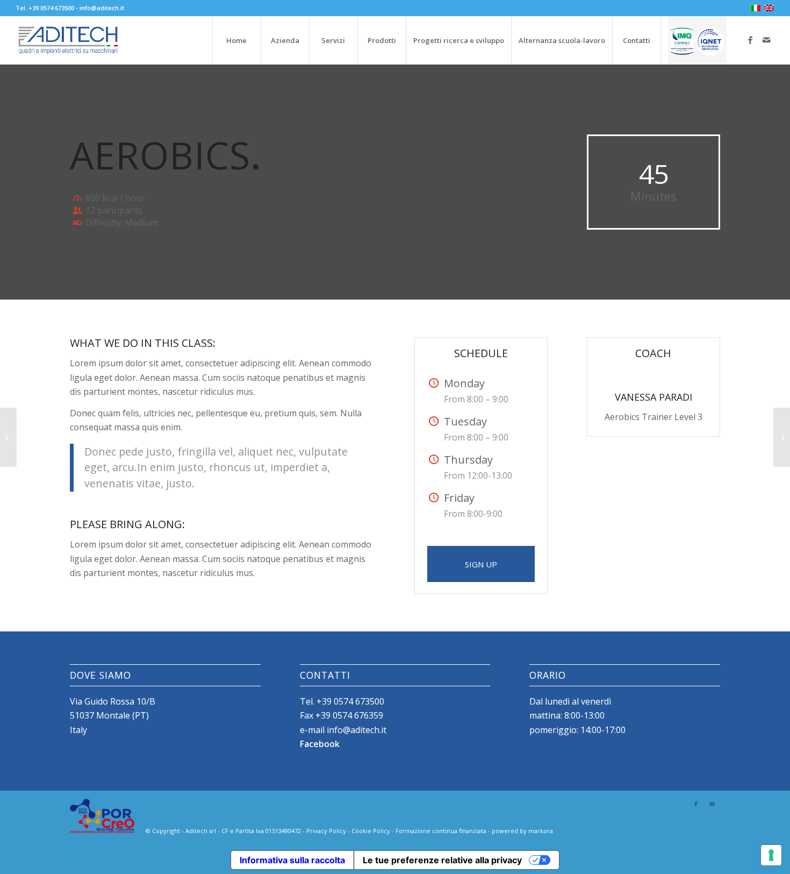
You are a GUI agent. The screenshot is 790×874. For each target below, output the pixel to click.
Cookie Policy (370, 831)
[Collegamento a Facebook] (750, 40)
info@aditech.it (102, 8)
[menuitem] (236, 40)
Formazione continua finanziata (441, 831)
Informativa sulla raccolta (292, 860)
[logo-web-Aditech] (68, 40)
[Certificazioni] (697, 40)
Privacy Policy (326, 831)
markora (540, 831)
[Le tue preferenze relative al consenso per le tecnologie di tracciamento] (771, 855)
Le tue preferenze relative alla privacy (442, 860)
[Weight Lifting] (8, 437)
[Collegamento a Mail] (766, 40)
